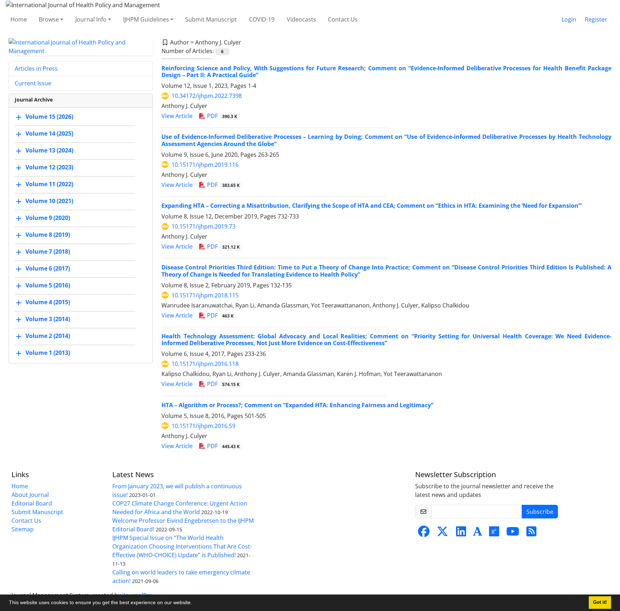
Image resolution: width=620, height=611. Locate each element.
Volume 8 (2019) (47, 235)
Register (596, 19)
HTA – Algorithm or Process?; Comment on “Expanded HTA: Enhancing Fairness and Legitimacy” (297, 405)
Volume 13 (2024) (49, 150)
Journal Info (91, 19)
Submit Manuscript (211, 19)
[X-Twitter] (442, 533)
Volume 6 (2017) (47, 268)
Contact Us (343, 19)
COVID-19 (261, 19)
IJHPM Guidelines (146, 19)
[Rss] (531, 533)
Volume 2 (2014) (47, 336)
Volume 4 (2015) (47, 302)
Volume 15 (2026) (49, 117)
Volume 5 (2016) (47, 285)
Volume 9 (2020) (47, 218)
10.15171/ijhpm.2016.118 (205, 364)
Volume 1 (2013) (47, 353)
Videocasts (301, 19)
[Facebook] (423, 533)
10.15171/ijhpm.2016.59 (203, 426)
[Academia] (477, 533)
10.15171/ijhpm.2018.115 (205, 295)
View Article (177, 116)
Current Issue (33, 83)
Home (18, 19)
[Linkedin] (461, 533)
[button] (194, 603)
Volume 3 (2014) (47, 319)
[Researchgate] (494, 533)
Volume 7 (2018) (47, 251)
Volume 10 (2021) (49, 201)
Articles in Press (36, 68)
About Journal (30, 495)
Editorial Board (31, 503)
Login (569, 19)
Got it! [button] (600, 602)
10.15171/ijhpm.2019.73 (203, 226)
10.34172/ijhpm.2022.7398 (207, 96)
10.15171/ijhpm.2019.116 (205, 165)
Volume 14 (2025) (49, 133)
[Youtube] (512, 533)
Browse (49, 19)
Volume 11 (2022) (49, 184)
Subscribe (539, 512)
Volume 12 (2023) (49, 167)
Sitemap (22, 529)
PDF (221, 116)
